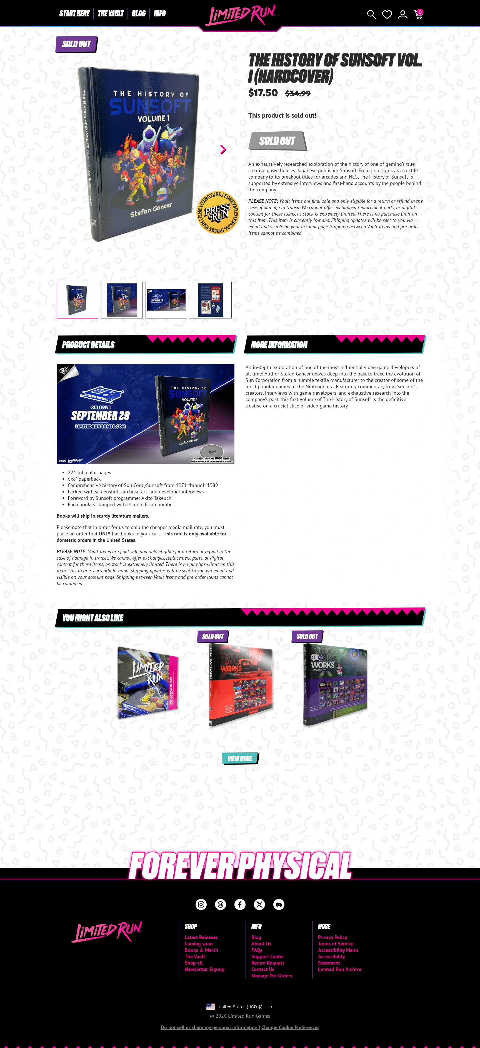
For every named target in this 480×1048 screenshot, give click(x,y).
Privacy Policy (332, 937)
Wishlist (387, 14)
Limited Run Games (240, 15)
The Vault (111, 13)
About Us (261, 943)
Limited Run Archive (339, 969)
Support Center (267, 956)
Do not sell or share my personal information (210, 1027)
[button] (65, 149)
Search (372, 14)
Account (403, 14)
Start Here (74, 13)
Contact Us (262, 969)
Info (160, 13)
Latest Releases (201, 937)
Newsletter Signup (204, 969)
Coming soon (199, 943)
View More (240, 757)
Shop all (193, 963)
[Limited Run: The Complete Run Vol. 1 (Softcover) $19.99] (145, 683)
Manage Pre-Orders (271, 975)
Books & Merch (201, 950)
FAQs (256, 950)
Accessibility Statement (331, 959)
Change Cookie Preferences (290, 1027)
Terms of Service (335, 943)
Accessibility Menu (338, 950)
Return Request (267, 963)
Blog (139, 13)
